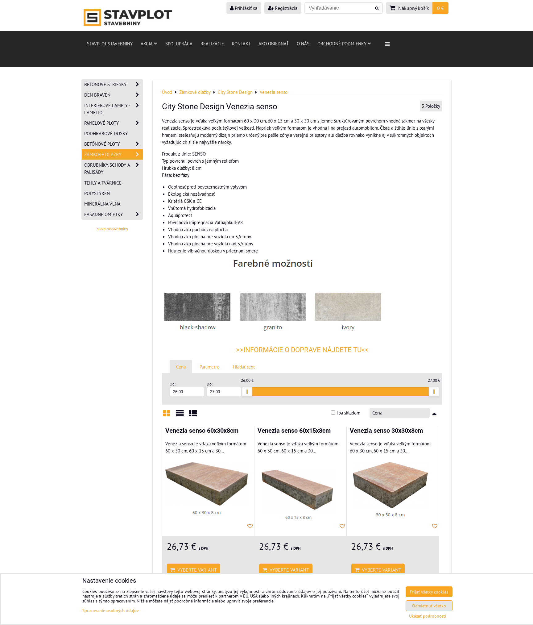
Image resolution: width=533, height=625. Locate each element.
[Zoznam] (179, 415)
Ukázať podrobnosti (427, 616)
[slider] (247, 392)
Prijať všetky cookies (429, 592)
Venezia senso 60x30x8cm (201, 430)
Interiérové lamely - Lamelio (107, 108)
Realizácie (212, 43)
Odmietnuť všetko (429, 606)
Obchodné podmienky (341, 43)
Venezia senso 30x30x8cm (386, 430)
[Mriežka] (166, 415)
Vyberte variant (196, 570)
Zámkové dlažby (102, 154)
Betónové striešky (105, 84)
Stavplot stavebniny (110, 43)
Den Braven (97, 95)
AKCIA (147, 43)
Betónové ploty (102, 144)
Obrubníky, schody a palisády (107, 168)
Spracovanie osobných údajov (110, 610)
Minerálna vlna (102, 204)
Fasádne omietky (103, 214)
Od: (173, 384)
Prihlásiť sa (245, 8)
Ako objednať (273, 43)
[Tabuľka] (193, 415)
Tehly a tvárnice (103, 183)
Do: (210, 384)
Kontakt (241, 43)
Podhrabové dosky (106, 133)
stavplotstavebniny (112, 228)
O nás (303, 43)
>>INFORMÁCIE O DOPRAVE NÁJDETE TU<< (302, 350)
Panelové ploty (101, 123)
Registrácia (286, 8)
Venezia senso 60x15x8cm (294, 430)
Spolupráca (178, 43)
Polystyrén (97, 193)
